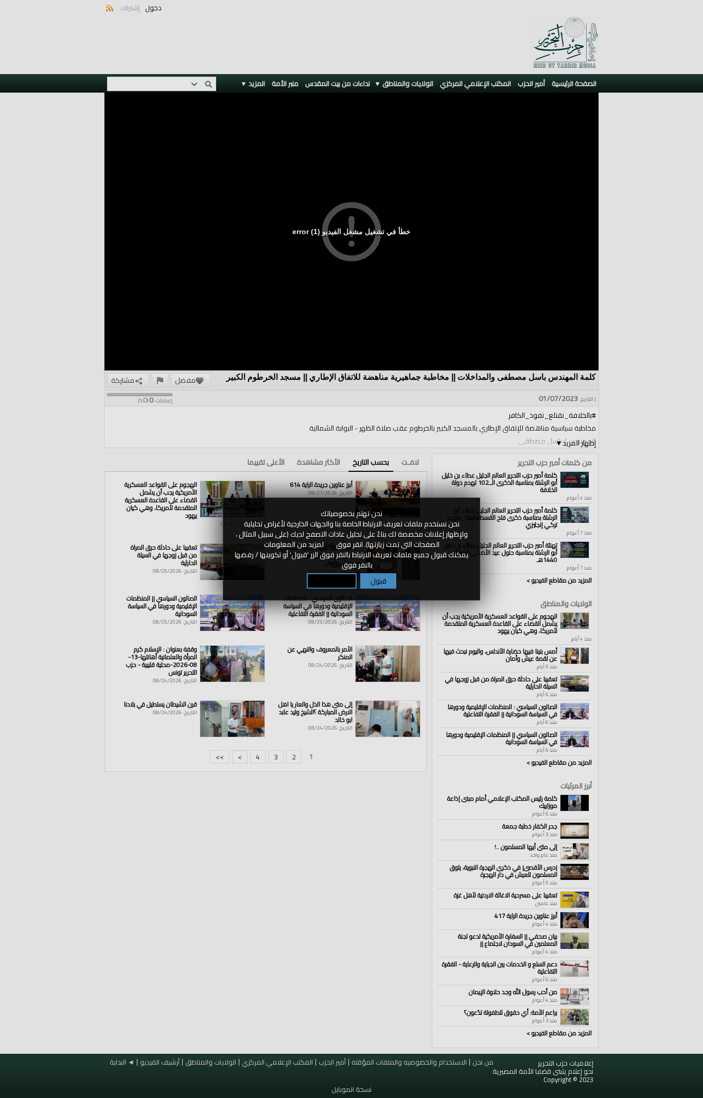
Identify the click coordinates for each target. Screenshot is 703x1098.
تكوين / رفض (331, 581)
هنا (330, 544)
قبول (378, 581)
